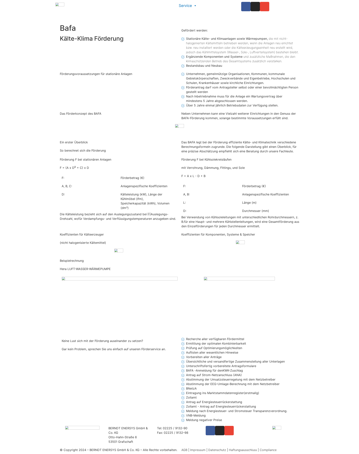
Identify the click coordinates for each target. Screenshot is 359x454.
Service (185, 5)
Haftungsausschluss (243, 450)
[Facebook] (246, 6)
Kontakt (226, 13)
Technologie (217, 5)
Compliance (268, 450)
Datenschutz (217, 450)
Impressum (197, 450)
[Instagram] (255, 6)
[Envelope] (264, 6)
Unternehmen (152, 5)
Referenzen (199, 13)
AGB (184, 450)
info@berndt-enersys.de (174, 437)
